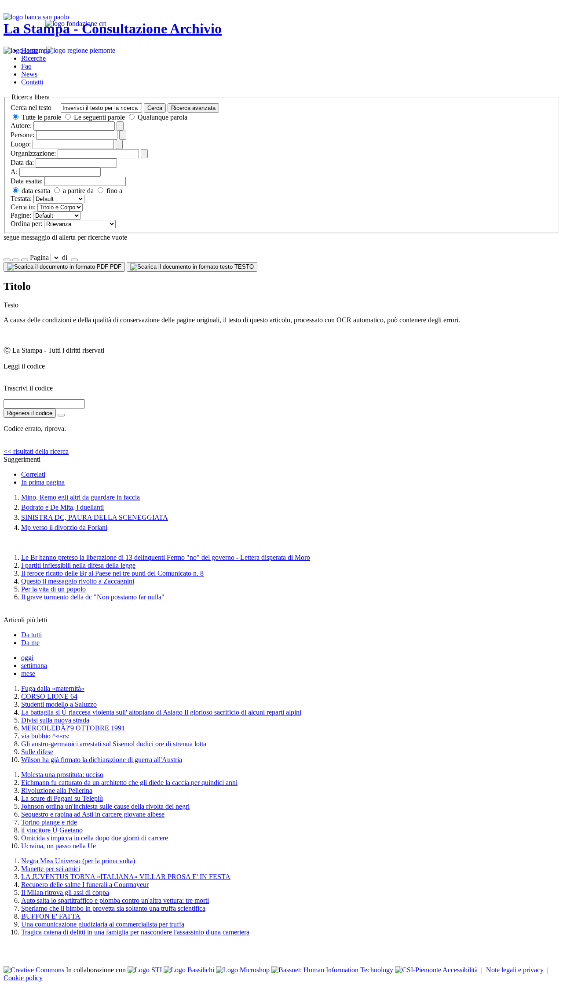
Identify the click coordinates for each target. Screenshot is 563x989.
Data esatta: (27, 181)
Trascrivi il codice (28, 388)
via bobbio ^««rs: (45, 736)
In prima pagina (43, 482)
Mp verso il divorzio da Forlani (64, 527)
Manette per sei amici (50, 868)
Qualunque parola (161, 117)
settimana (34, 665)
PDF (114, 266)
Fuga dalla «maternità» (52, 688)
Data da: (22, 162)
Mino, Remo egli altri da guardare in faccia (80, 497)
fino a (113, 190)
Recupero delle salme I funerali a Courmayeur (85, 884)
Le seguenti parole (99, 117)
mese (28, 673)
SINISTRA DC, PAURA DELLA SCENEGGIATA (94, 517)
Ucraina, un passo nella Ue (58, 846)
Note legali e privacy (515, 970)
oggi (27, 657)
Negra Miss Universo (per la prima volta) (78, 861)
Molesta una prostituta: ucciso (62, 774)
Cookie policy (23, 978)
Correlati (33, 474)
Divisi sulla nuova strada (55, 720)
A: (14, 171)
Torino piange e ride (49, 822)
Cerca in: (23, 207)
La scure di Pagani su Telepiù (62, 798)
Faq (26, 66)
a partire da (77, 190)
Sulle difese (37, 751)
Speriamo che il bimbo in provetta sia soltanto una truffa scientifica (113, 908)
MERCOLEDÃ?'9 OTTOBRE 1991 (73, 728)
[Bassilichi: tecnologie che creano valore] (189, 970)
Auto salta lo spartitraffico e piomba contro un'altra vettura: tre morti (115, 900)
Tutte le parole (41, 117)
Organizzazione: (33, 153)
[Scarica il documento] (61, 415)
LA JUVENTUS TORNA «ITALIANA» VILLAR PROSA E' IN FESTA (125, 876)
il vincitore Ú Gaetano (52, 830)
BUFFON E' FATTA (50, 916)
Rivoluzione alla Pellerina (56, 790)
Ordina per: (26, 223)
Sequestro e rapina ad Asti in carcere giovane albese (93, 814)
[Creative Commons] (35, 970)
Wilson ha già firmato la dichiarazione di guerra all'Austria (101, 759)
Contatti (32, 82)
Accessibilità (460, 970)
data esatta (35, 190)
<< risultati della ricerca (36, 451)
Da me (30, 642)
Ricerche (33, 58)
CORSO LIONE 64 (49, 696)
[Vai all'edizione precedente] (7, 260)
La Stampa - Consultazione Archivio (113, 28)
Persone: (22, 135)
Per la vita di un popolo (53, 589)
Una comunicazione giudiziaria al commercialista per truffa (102, 924)
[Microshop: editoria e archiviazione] (243, 970)
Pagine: (21, 215)
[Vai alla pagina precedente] (24, 260)
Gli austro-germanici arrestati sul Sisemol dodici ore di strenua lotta (113, 744)
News (29, 74)
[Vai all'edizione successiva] (15, 260)
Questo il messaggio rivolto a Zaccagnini (77, 581)
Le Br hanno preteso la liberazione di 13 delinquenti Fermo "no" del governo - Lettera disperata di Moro (165, 557)
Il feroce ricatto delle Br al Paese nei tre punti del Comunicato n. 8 (112, 573)
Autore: (21, 125)
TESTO (243, 266)
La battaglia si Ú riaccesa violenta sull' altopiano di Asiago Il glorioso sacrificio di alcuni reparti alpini (161, 712)
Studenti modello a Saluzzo (59, 704)
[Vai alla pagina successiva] (74, 260)
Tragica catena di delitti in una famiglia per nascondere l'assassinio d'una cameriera (135, 932)
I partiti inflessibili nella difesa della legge (78, 565)
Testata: (21, 198)
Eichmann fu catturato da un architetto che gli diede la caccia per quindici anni (129, 782)
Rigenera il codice (29, 413)
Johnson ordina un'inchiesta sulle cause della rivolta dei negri (105, 806)
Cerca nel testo (31, 107)
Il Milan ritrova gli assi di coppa (65, 892)
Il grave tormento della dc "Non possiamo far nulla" (93, 597)
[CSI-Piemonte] (418, 970)
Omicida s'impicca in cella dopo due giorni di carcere (94, 838)
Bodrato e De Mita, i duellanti (62, 507)
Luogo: (21, 144)
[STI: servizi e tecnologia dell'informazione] (145, 970)
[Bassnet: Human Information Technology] (332, 970)
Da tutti (31, 635)
